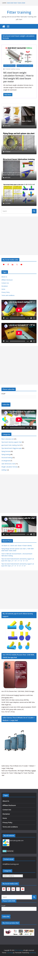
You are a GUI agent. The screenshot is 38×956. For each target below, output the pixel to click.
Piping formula (5, 451)
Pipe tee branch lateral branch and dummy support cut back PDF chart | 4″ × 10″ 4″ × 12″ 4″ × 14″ (18, 199)
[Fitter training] (3, 26)
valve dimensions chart (8, 464)
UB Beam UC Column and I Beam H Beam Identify (17, 122)
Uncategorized (5, 461)
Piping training (5, 454)
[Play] (4, 318)
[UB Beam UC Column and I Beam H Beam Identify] (19, 116)
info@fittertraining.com (11, 864)
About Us (4, 277)
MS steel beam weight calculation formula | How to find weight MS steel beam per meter (18, 77)
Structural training (6, 457)
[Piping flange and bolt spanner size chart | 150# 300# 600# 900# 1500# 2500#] (19, 141)
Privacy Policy (5, 292)
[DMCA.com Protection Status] (8, 851)
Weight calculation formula (24, 65)
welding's (4, 470)
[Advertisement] (19, 235)
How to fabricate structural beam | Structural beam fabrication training (19, 174)
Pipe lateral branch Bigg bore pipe (11, 448)
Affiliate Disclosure (7, 280)
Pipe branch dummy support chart (11, 442)
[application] (19, 310)
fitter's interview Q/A (9, 65)
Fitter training (19, 12)
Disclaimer (4, 286)
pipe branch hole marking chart (10, 445)
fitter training (16, 69)
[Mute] (31, 318)
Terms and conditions (7, 295)
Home (3, 289)
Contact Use (5, 283)
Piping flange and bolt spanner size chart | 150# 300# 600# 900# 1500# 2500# (21, 4)
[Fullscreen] (34, 318)
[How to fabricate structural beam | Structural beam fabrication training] (19, 167)
